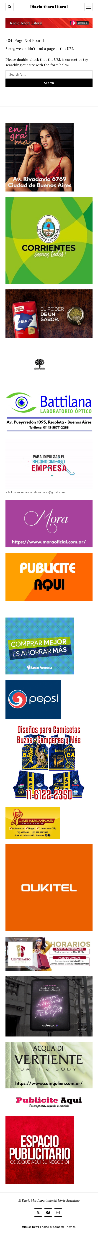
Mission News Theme (35, 1226)
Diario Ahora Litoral (49, 6)
